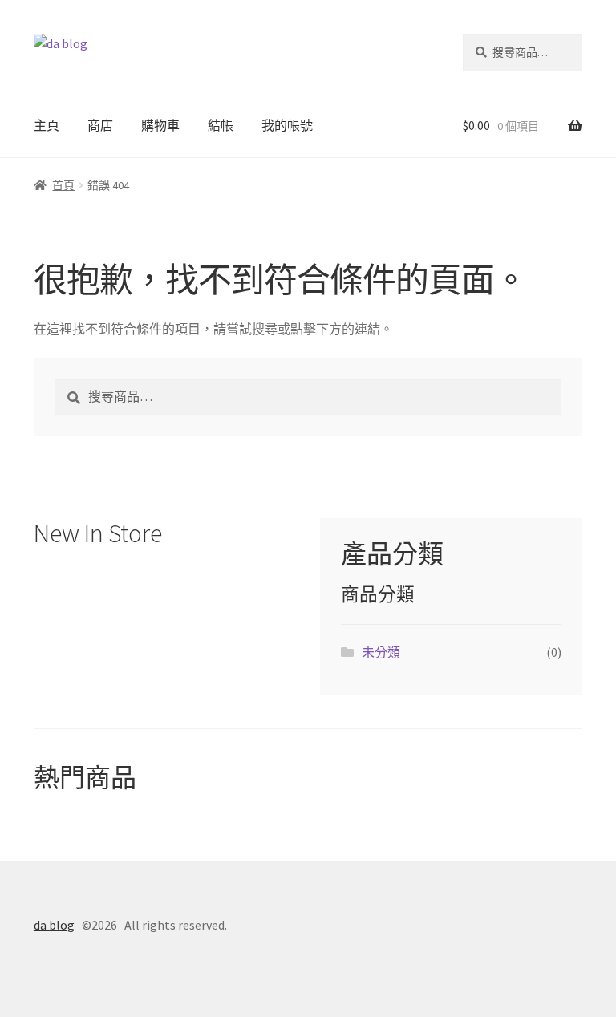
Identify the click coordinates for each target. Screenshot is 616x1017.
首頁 (63, 185)
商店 (100, 125)
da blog (54, 925)
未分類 (381, 652)
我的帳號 (287, 125)
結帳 (220, 125)
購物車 (160, 125)
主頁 (46, 125)
